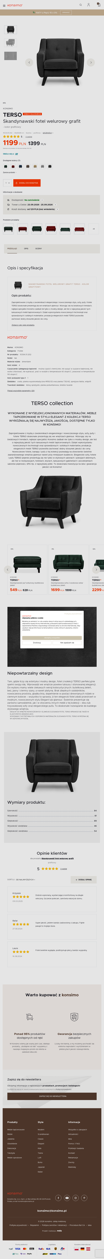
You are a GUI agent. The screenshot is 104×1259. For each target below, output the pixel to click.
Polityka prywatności (73, 614)
